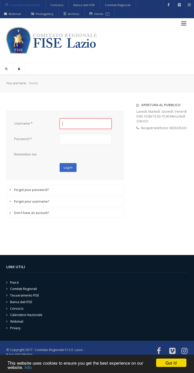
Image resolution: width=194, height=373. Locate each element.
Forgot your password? (31, 189)
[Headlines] (52, 40)
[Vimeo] (179, 5)
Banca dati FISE (21, 302)
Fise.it (14, 282)
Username (23, 123)
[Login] (19, 68)
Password (23, 138)
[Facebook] (168, 5)
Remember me (25, 154)
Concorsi (16, 308)
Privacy (15, 328)
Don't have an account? (31, 212)
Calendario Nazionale (26, 314)
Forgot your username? (31, 201)
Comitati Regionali (23, 288)
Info (28, 367)
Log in (68, 167)
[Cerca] (6, 68)
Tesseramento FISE (24, 295)
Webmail (16, 321)
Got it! (171, 363)
